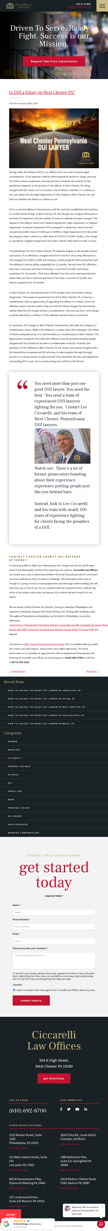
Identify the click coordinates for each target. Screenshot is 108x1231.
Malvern (54, 625)
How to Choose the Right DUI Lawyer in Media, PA (41, 723)
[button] (54, 1218)
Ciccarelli (15, 758)
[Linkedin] (85, 1110)
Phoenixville (30, 625)
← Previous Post (17, 671)
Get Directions (54, 1078)
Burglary (14, 749)
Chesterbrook (87, 625)
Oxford (13, 625)
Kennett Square (63, 629)
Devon (98, 625)
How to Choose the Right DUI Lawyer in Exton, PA (41, 698)
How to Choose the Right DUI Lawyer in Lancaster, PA (44, 690)
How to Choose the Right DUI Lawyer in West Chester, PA (46, 707)
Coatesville (64, 625)
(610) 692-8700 (27, 1110)
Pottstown (33, 629)
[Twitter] (69, 1110)
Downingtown (47, 629)
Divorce (13, 774)
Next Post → (92, 671)
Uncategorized (18, 824)
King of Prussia (80, 629)
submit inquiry (31, 1000)
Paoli (91, 629)
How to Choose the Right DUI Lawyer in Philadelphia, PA (46, 715)
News (11, 799)
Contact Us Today (10, 1216)
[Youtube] (77, 1110)
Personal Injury (19, 808)
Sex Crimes (15, 816)
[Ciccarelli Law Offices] (19, 6)
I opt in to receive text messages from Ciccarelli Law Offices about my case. (55, 990)
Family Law (15, 791)
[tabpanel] (28, 1144)
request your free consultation (54, 61)
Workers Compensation (23, 832)
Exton (21, 625)
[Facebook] (61, 1110)
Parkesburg (43, 625)
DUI (10, 783)
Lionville (75, 625)
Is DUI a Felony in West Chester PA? (42, 92)
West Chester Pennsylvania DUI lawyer (44, 644)
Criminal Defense (19, 766)
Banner (12, 741)
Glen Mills (22, 629)
